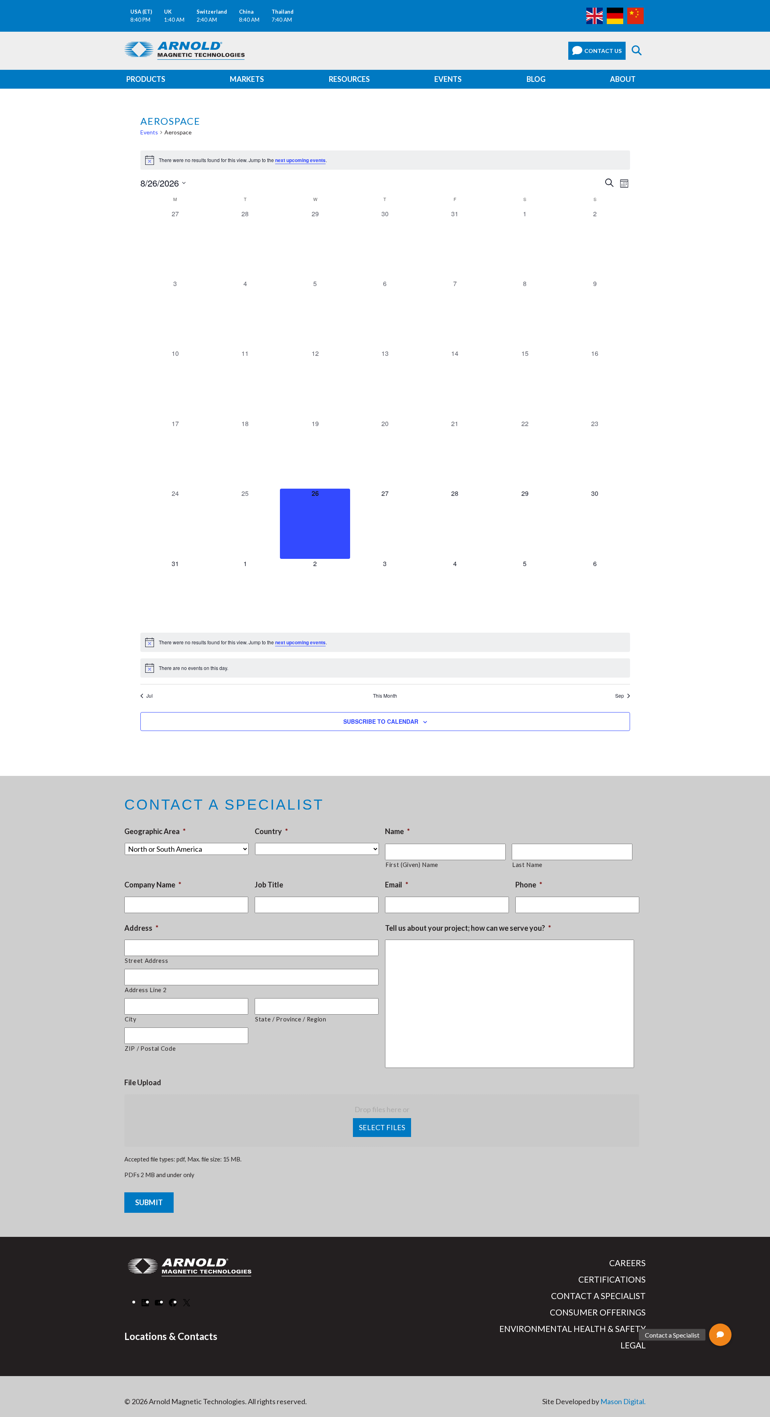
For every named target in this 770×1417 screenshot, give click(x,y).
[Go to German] (615, 14)
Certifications (612, 1279)
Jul (149, 695)
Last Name (527, 864)
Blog (536, 79)
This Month (385, 695)
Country (271, 831)
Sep (619, 695)
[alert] (385, 160)
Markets (247, 79)
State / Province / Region (290, 1019)
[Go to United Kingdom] (594, 14)
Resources (349, 79)
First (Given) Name (411, 864)
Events (448, 79)
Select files (382, 1127)
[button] (720, 1335)
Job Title (269, 884)
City (130, 1019)
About (623, 79)
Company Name (152, 884)
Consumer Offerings (598, 1312)
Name (397, 831)
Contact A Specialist (598, 1296)
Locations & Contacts (170, 1336)
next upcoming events (300, 160)
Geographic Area (155, 831)
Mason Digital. (623, 1401)
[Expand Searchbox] (637, 51)
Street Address (146, 960)
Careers (627, 1263)
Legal (633, 1345)
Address (141, 928)
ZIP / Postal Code (150, 1048)
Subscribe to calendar (380, 721)
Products (145, 79)
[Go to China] (635, 14)
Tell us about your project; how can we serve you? (468, 928)
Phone (528, 884)
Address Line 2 (145, 990)
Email (396, 884)
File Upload (142, 1082)
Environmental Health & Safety (572, 1329)
